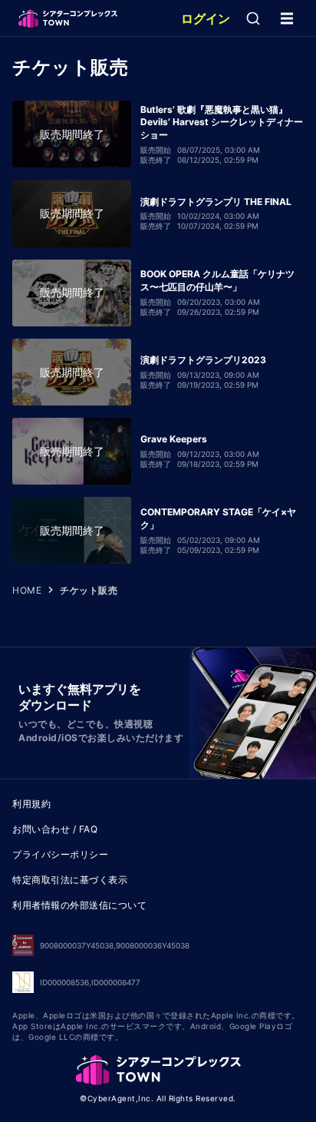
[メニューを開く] (287, 18)
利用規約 (31, 803)
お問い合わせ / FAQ (54, 829)
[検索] (253, 18)
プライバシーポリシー (60, 854)
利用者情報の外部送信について (79, 905)
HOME (26, 590)
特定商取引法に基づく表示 (69, 879)
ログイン (205, 18)
